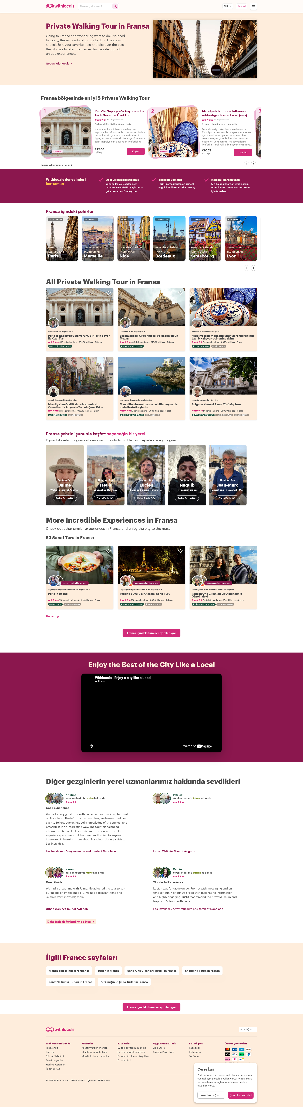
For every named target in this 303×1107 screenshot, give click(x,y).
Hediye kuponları (55, 1064)
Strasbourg (202, 252)
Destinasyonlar (54, 1060)
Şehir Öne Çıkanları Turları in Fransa (152, 970)
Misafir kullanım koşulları (96, 1056)
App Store (159, 1047)
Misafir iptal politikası (94, 1051)
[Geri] (246, 164)
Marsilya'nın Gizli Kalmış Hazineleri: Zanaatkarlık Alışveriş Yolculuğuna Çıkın (75, 406)
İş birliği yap (53, 1068)
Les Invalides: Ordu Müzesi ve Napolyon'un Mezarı (149, 337)
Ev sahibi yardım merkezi (131, 1047)
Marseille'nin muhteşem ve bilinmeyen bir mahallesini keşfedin (148, 406)
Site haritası (104, 1080)
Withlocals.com (61, 1080)
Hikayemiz (52, 1047)
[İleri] (253, 164)
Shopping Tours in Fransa (202, 970)
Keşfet (135, 151)
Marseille (95, 252)
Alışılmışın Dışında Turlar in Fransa (124, 981)
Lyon (238, 252)
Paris (59, 252)
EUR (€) (244, 1029)
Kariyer (50, 1051)
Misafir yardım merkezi (95, 1047)
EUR (226, 6)
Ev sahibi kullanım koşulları (133, 1056)
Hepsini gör (54, 616)
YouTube (194, 1056)
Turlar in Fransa (108, 970)
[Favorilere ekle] (108, 293)
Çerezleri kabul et (241, 1095)
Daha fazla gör (65, 498)
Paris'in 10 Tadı (58, 593)
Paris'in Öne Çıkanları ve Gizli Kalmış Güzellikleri (217, 595)
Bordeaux (166, 252)
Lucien (90, 798)
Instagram (195, 1051)
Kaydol (241, 6)
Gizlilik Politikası (78, 1080)
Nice (131, 252)
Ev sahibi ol (124, 1060)
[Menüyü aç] (253, 6)
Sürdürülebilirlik (55, 1056)
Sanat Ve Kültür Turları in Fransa (70, 981)
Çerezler (92, 1080)
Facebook (194, 1047)
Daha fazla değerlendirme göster (69, 921)
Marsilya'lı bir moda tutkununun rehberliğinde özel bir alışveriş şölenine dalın (223, 337)
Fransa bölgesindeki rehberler (69, 970)
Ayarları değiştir (211, 1095)
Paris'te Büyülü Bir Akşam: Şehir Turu (145, 593)
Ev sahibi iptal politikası (131, 1051)
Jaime (196, 798)
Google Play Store (163, 1051)
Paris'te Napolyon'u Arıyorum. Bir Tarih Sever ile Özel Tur (79, 337)
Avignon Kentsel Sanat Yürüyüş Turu (216, 404)
